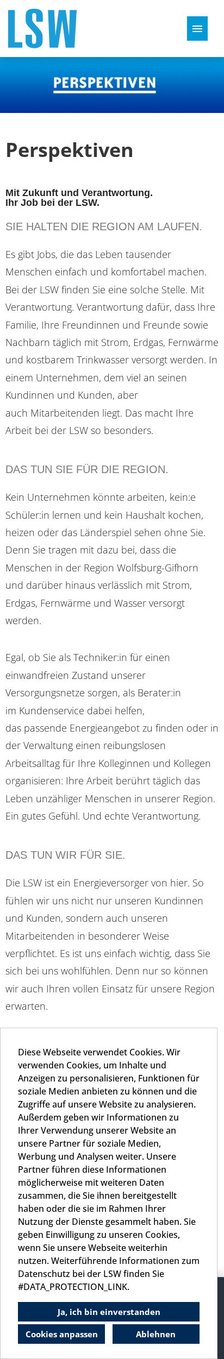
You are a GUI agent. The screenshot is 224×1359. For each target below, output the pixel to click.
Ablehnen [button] (156, 1334)
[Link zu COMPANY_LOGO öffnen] (42, 28)
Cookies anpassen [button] (62, 1334)
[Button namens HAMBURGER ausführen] (197, 28)
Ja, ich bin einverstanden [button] (109, 1311)
